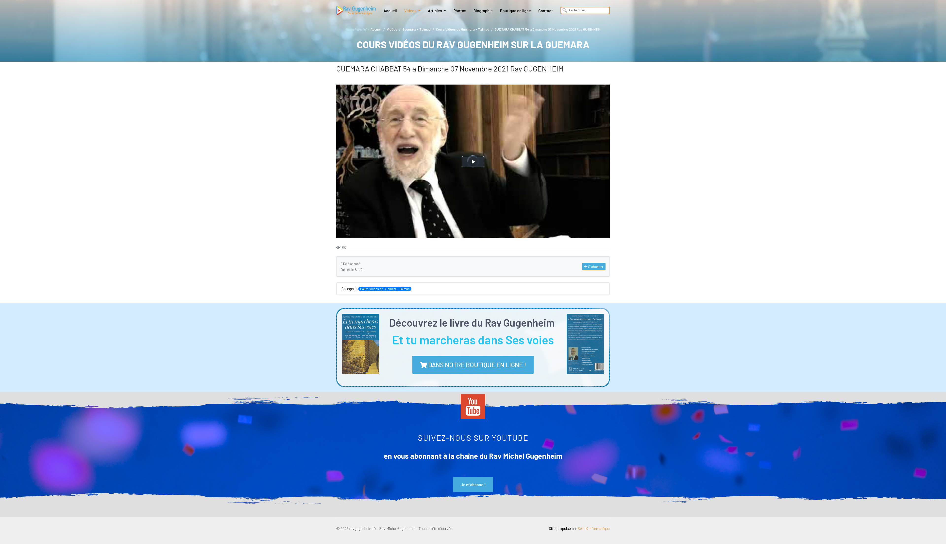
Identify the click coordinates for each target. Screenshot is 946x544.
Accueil (390, 10)
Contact (545, 10)
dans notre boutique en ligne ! (476, 365)
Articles (435, 10)
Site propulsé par (579, 528)
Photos (460, 10)
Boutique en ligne (515, 10)
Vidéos (410, 10)
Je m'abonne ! (473, 484)
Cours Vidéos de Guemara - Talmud (385, 289)
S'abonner (595, 266)
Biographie (483, 10)
